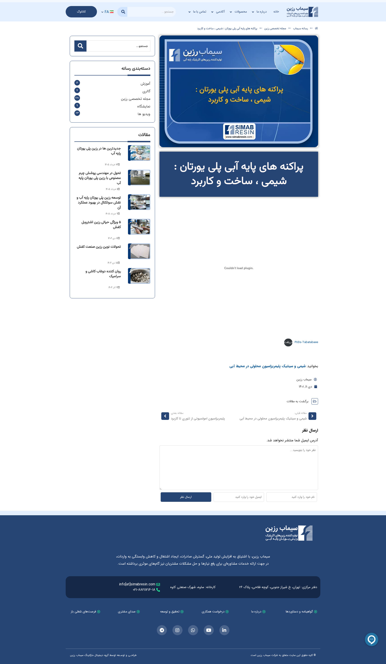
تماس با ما (199, 11)
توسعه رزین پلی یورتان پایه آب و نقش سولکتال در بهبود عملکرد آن (99, 203)
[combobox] (151, 12)
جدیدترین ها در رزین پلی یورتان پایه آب (99, 151)
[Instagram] (177, 630)
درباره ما (262, 11)
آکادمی (220, 11)
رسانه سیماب (300, 29)
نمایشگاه (143, 106)
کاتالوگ (81, 11)
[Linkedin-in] (224, 630)
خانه (276, 11)
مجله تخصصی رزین (275, 29)
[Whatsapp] (193, 630)
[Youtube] (209, 630)
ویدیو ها (144, 114)
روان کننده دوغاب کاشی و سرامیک (103, 274)
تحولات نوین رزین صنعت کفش (99, 247)
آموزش (145, 83)
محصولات (241, 11)
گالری (146, 91)
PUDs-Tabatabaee (306, 342)
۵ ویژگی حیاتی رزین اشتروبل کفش (101, 225)
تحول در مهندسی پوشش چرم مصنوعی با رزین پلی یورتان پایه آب (100, 178)
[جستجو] (122, 12)
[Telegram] (162, 630)
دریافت (288, 342)
